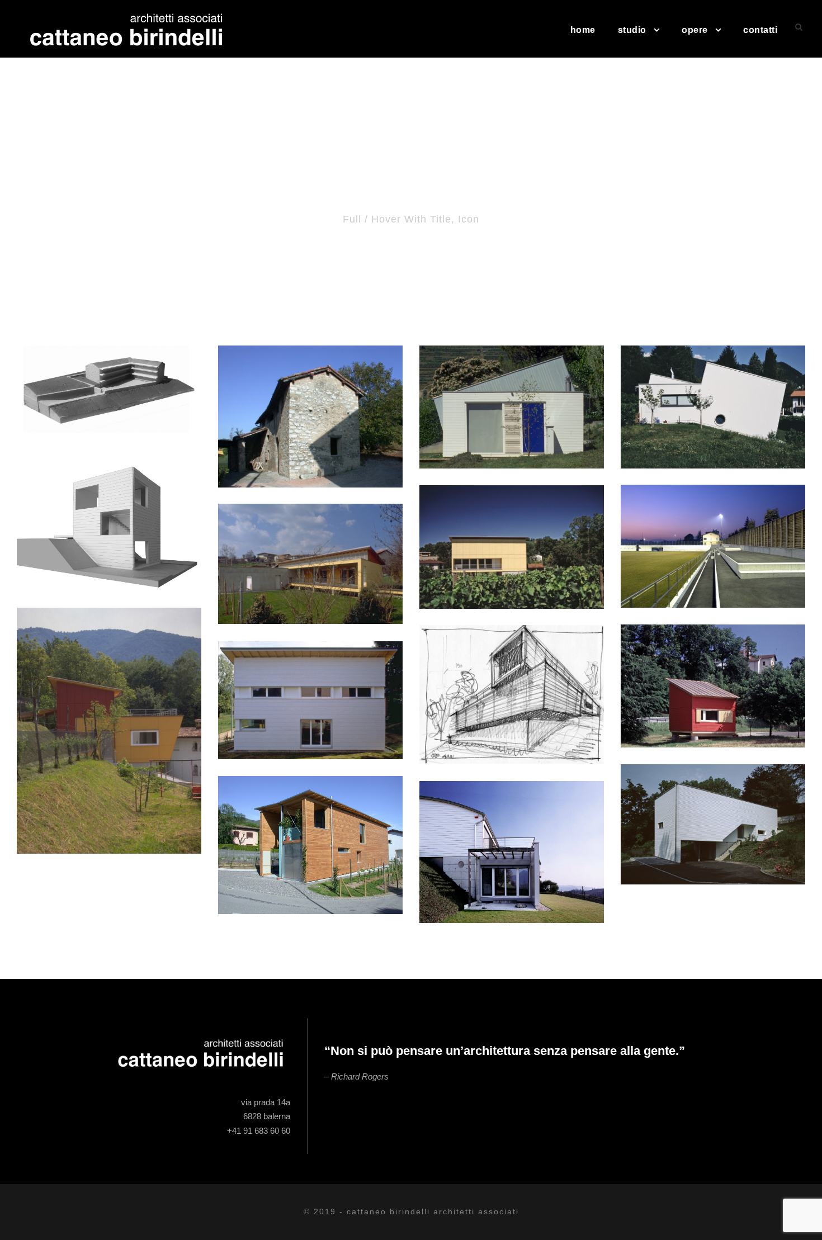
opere (695, 30)
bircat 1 (713, 671)
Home (583, 30)
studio (632, 30)
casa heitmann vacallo (713, 810)
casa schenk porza (310, 685)
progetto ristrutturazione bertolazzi (310, 401)
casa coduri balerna (511, 532)
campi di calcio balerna (713, 531)
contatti (760, 30)
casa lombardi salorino (512, 837)
